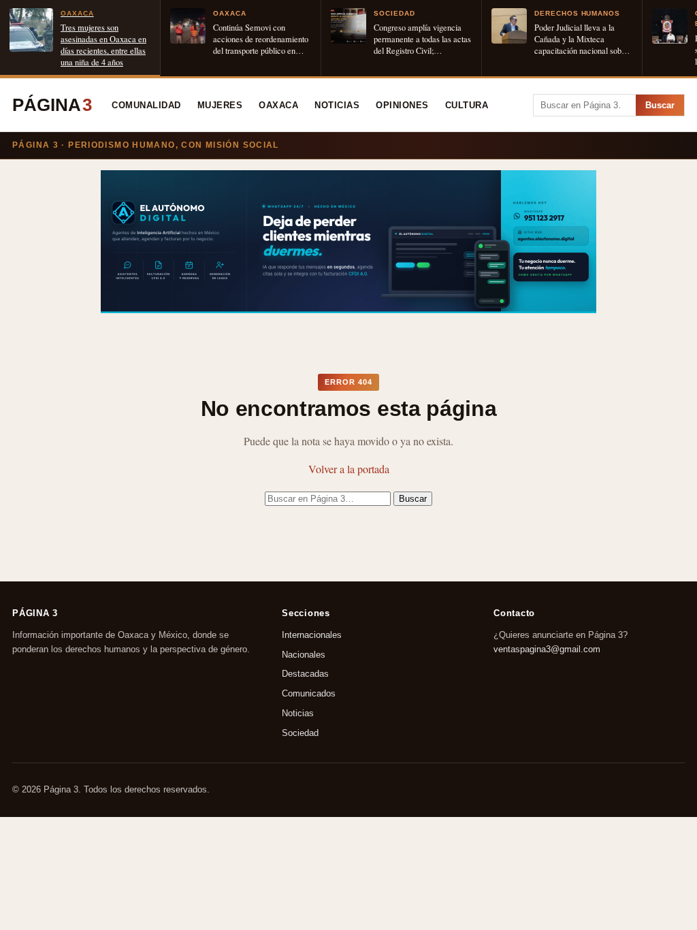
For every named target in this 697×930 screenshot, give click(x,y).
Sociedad (300, 733)
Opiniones (402, 105)
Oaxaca (278, 105)
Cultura (467, 105)
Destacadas (305, 674)
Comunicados (309, 694)
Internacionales (312, 635)
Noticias (336, 105)
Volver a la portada (348, 469)
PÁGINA (52, 105)
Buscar (660, 105)
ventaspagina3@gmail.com (546, 649)
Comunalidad (146, 105)
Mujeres (220, 105)
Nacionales (303, 655)
